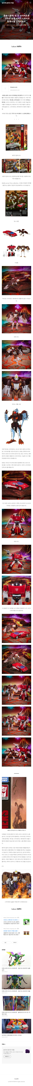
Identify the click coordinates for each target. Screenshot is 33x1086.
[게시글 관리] (10, 942)
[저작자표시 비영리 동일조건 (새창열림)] (20, 942)
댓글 (3, 1044)
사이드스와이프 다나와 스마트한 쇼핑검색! (11, 920)
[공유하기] (8, 942)
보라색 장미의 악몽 (8, 3)
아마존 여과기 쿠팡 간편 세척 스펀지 (11, 931)
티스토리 (16, 1079)
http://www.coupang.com (9, 928)
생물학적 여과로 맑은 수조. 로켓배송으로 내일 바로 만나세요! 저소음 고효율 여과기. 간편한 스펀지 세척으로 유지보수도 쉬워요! (11, 934)
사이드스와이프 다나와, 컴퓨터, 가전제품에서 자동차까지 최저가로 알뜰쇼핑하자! (11, 922)
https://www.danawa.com (10, 917)
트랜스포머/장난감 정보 (21, 25)
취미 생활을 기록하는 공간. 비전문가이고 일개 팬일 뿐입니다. (13, 1052)
